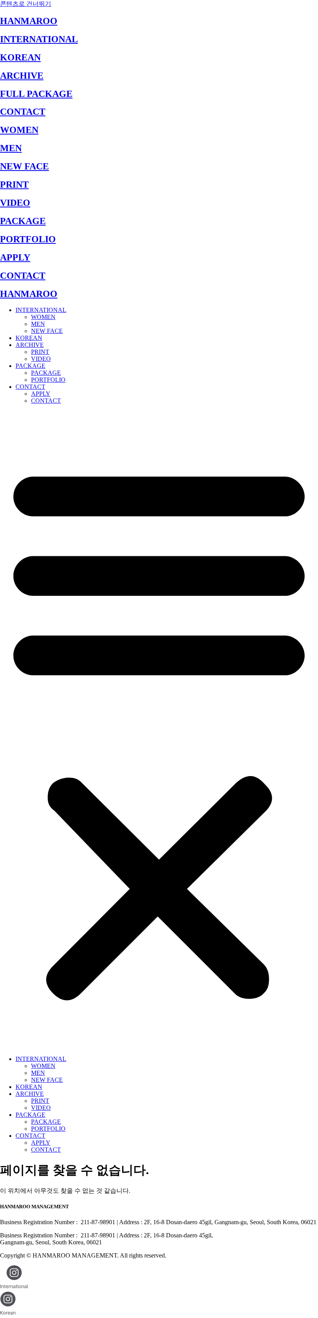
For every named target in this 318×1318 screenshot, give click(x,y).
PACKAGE (23, 221)
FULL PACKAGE (36, 94)
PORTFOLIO (28, 239)
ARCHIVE (21, 76)
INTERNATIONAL (39, 39)
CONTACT (22, 112)
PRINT (14, 184)
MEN (11, 148)
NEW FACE (24, 166)
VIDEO (15, 203)
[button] (159, 730)
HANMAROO (28, 21)
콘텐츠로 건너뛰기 (25, 3)
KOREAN (20, 57)
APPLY (15, 257)
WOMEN (19, 130)
